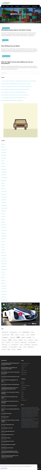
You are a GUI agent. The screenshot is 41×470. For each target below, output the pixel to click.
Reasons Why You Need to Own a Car (7, 434)
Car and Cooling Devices (25, 385)
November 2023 (4, 197)
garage (3, 342)
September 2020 (4, 269)
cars (2, 41)
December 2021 (4, 230)
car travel (23, 337)
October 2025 (3, 155)
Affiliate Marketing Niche (5, 332)
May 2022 (3, 219)
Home (3, 6)
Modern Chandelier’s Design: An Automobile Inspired (10, 384)
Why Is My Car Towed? (5, 416)
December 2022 (4, 205)
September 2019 (4, 299)
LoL (9, 344)
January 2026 (3, 152)
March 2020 (3, 283)
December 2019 (4, 291)
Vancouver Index (24, 365)
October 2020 (3, 266)
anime (19, 332)
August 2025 (3, 158)
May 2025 (3, 163)
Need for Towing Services (15, 344)
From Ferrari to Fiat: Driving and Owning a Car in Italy (10, 376)
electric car (21, 340)
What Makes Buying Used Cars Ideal (7, 447)
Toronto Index (23, 370)
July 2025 (3, 160)
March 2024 (3, 188)
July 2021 (3, 241)
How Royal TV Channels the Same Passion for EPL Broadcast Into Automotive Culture (16, 86)
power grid (21, 344)
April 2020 (3, 280)
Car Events (27, 334)
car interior (3, 57)
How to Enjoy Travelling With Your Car (7, 424)
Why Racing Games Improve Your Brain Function (16, 30)
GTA (12, 342)
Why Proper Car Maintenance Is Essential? (8, 444)
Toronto (22, 368)
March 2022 (3, 224)
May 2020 (3, 277)
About (8, 6)
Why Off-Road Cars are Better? (10, 46)
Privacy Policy (34, 6)
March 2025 (3, 166)
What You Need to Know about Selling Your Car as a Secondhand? (17, 62)
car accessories (17, 334)
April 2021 (3, 249)
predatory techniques (27, 344)
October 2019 (3, 297)
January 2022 (3, 227)
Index (12, 6)
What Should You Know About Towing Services (9, 405)
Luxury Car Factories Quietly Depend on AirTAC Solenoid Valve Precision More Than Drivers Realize (18, 81)
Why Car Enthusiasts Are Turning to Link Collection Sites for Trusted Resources (15, 94)
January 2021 (3, 258)
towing (8, 349)
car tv (33, 337)
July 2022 (3, 213)
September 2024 (4, 177)
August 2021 (3, 238)
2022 (19, 18)
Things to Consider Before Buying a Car (7, 431)
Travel (7, 40)
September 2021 (4, 235)
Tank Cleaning (4, 349)
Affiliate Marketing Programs (13, 332)
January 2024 (3, 194)
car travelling (29, 337)
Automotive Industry (25, 332)
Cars (3, 40)
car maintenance (5, 337)
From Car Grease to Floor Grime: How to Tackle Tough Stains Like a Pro (14, 92)
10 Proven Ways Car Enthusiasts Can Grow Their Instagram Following (13, 97)
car (12, 334)
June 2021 (3, 244)
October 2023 (3, 199)
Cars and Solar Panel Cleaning (6, 413)
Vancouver (17, 6)
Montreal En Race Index (25, 6)
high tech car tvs (17, 342)
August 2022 (3, 210)
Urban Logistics (13, 349)
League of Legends (4, 344)
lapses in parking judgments (32, 342)
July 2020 (3, 272)
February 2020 (3, 285)
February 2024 (3, 191)
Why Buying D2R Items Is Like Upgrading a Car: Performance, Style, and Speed (15, 89)
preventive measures (34, 344)
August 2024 (3, 180)
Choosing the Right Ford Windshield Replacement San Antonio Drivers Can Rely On (15, 83)
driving (4, 41)
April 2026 (3, 146)
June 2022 (3, 216)
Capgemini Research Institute (5, 334)
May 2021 (3, 247)
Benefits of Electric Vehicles (6, 437)
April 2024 (3, 185)
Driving (5, 40)
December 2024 (4, 172)
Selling (9, 56)
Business (22, 383)
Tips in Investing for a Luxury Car (6, 427)
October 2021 (3, 233)
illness (22, 394)
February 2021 (3, 255)
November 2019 (4, 294)
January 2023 (3, 202)
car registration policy (12, 337)
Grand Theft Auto (8, 342)
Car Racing (7, 28)
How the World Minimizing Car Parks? (7, 441)
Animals (22, 381)
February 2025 (3, 169)
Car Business (4, 28)
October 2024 (3, 174)
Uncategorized (23, 400)
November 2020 (4, 263)
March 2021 (3, 252)
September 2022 (4, 208)
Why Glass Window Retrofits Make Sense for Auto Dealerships (12, 100)
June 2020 (3, 274)
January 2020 (3, 288)
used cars (8, 57)
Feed (23, 404)
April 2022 (3, 222)
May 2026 (3, 144)
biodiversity (32, 332)
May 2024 (3, 183)
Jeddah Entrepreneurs (24, 342)
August (22, 18)
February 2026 (3, 149)
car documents (22, 334)
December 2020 (4, 260)
